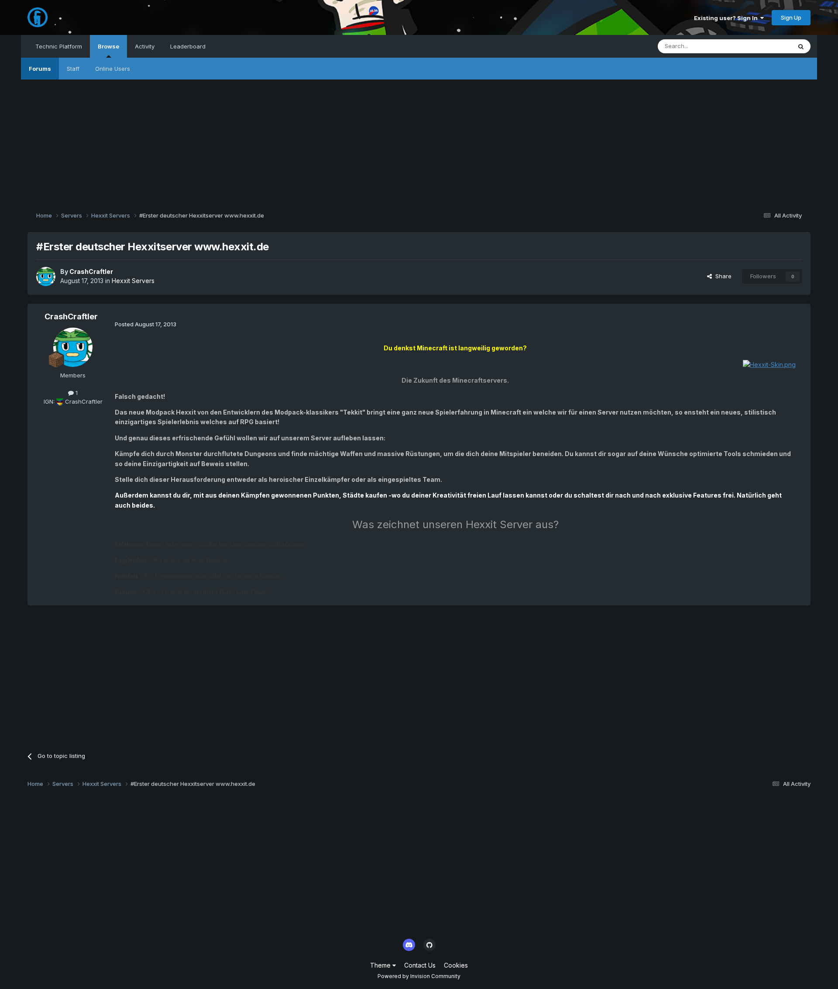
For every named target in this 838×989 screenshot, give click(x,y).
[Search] (801, 46)
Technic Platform (58, 46)
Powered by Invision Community (419, 976)
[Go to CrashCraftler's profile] (45, 276)
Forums (40, 68)
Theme (381, 965)
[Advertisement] (419, 141)
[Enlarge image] (769, 364)
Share (722, 276)
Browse (108, 46)
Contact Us (420, 965)
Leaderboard (188, 46)
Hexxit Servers (133, 280)
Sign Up (791, 17)
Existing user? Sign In (727, 17)
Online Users (112, 68)
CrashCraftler (91, 271)
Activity (145, 46)
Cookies (456, 965)
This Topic (766, 46)
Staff (73, 68)
